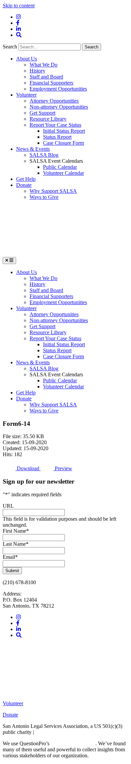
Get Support (42, 113)
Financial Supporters (51, 83)
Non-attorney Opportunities (59, 107)
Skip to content (19, 5)
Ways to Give (44, 197)
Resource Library (48, 119)
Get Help (26, 179)
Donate (24, 185)
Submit (12, 570)
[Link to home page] (53, 254)
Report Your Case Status (55, 125)
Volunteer (26, 95)
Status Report (57, 137)
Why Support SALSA (53, 191)
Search (10, 46)
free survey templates (73, 743)
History (37, 71)
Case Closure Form (63, 143)
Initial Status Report (64, 131)
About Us (26, 58)
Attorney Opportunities (54, 101)
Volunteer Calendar (63, 173)
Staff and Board (46, 77)
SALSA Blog (44, 155)
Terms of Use (49, 732)
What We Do (43, 65)
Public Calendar (60, 167)
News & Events (33, 149)
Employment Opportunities (58, 89)
